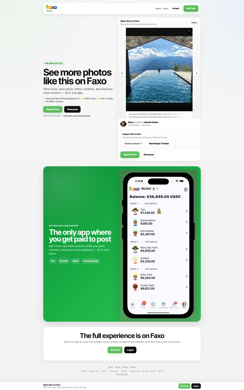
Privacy (133, 367)
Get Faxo (190, 8)
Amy (130, 122)
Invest (176, 8)
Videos (124, 371)
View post (72, 109)
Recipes (145, 371)
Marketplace (135, 371)
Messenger (93, 371)
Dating (104, 371)
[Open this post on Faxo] (159, 69)
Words (160, 371)
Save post (149, 154)
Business (114, 371)
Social (83, 371)
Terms (125, 367)
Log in (165, 8)
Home (158, 8)
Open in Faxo (52, 109)
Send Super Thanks (159, 143)
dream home (151, 122)
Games (153, 371)
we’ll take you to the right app (76, 116)
